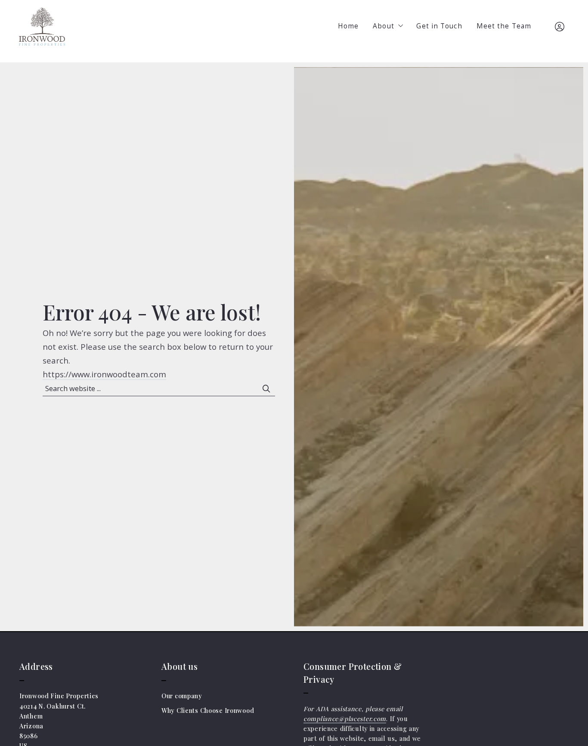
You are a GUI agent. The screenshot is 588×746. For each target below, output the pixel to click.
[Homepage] (42, 26)
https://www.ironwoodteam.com (104, 374)
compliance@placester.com (344, 719)
